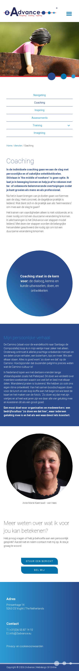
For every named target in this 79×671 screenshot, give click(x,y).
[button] (69, 125)
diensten (18, 145)
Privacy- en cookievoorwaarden (24, 646)
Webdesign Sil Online (46, 667)
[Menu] (69, 14)
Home (9, 145)
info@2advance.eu (20, 633)
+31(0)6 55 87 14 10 (21, 629)
